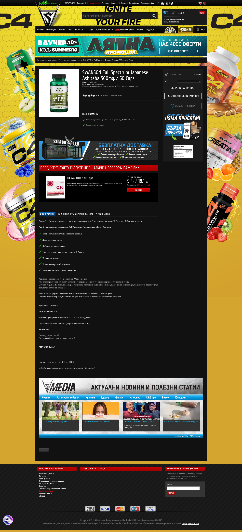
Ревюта (105, 96)
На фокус (135, 397)
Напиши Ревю (116, 96)
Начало (40, 29)
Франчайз (80, 3)
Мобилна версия (46, 493)
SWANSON (92, 82)
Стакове (89, 29)
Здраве (105, 397)
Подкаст (150, 29)
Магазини (115, 3)
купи (202, 13)
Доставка (105, 3)
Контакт (124, 3)
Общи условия (45, 478)
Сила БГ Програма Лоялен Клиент (53, 488)
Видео (165, 397)
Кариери (42, 486)
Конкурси (180, 397)
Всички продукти (104, 29)
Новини (46, 397)
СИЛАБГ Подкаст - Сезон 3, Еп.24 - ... (141, 421)
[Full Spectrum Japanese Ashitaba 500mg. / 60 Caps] (59, 93)
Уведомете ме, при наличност (185, 96)
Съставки (78, 29)
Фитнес (119, 397)
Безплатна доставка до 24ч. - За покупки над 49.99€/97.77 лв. (110, 120)
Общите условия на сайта (190, 524)
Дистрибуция (134, 3)
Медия (140, 29)
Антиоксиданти (98, 84)
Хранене (90, 397)
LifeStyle (151, 397)
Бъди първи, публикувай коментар (75, 214)
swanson (43, 450)
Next (163, 187)
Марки (62, 29)
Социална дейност (148, 3)
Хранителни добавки (68, 397)
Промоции (51, 29)
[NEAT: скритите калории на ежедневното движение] (60, 411)
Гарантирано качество (95, 125)
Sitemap (42, 496)
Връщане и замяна (46, 483)
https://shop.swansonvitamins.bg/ (80, 368)
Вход (203, 29)
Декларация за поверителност (51, 481)
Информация (47, 214)
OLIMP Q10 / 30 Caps (80, 178)
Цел (69, 29)
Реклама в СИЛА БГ (47, 473)
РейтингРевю (102, 214)
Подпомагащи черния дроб (70, 60)
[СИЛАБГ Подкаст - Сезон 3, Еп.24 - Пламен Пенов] (141, 411)
